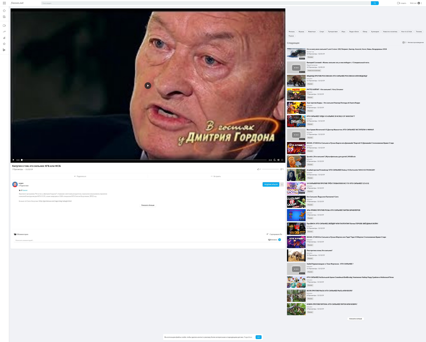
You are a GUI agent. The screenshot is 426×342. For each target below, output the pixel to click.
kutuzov (309, 78)
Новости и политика (390, 31)
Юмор (365, 31)
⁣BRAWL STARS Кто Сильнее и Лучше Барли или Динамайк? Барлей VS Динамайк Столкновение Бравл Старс (350, 143)
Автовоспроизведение (416, 42)
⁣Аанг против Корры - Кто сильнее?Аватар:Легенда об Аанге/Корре (333, 103)
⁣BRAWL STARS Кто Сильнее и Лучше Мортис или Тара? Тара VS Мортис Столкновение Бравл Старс (346, 237)
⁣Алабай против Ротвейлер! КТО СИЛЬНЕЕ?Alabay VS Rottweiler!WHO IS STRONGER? (341, 170)
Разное (291, 36)
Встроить (217, 176)
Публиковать (273, 240)
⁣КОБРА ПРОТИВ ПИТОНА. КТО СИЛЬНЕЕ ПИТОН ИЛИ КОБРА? (332, 304)
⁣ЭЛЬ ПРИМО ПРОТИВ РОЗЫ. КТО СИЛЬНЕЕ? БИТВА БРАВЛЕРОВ (333, 210)
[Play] (13, 160)
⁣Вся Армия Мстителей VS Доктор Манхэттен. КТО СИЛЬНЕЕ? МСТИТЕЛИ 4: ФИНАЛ (340, 130)
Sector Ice (310, 52)
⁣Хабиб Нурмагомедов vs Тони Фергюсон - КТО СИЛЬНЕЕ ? (330, 264)
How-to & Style (406, 31)
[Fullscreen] (282, 160)
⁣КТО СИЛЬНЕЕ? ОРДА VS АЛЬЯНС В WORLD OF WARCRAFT (331, 116)
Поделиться (81, 176)
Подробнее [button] (248, 337)
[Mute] (278, 160)
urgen (21, 183)
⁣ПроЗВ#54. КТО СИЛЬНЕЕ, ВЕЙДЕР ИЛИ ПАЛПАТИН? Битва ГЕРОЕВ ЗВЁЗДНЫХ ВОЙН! (342, 223)
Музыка (301, 31)
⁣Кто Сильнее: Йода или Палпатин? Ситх (322, 197)
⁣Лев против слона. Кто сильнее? (319, 250)
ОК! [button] (258, 337)
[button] (416, 3)
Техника (419, 31)
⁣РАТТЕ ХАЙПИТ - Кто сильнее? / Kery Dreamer (325, 89)
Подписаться (271, 184)
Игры (343, 31)
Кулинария (375, 31)
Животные (312, 31)
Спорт (322, 31)
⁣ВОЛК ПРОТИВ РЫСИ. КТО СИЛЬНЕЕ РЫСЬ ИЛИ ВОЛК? (329, 291)
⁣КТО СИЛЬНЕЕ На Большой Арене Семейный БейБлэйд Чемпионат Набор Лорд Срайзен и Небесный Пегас (350, 277)
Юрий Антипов (312, 65)
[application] (148, 85)
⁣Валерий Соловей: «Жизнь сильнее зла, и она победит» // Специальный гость (338, 62)
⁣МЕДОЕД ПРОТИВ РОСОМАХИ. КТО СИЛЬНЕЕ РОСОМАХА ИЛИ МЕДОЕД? (337, 76)
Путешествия (333, 31)
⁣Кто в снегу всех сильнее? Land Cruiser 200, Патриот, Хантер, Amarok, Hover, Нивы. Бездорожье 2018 (347, 49)
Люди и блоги (354, 31)
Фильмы (292, 31)
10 (274, 159)
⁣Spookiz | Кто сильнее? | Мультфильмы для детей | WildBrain (331, 156)
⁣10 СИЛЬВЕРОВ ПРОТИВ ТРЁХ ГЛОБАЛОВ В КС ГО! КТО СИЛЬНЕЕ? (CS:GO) (338, 183)
